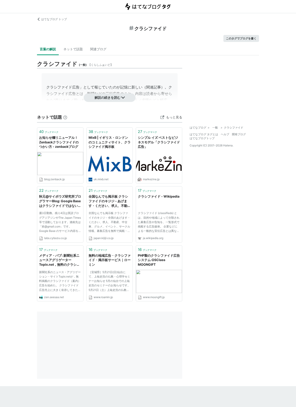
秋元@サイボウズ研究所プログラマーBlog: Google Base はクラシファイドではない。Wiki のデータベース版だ (60, 201)
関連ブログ (98, 49)
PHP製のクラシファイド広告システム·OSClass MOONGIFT (159, 259)
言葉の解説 (48, 49)
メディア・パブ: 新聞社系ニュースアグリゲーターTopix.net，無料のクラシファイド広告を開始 (59, 260)
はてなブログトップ (202, 138)
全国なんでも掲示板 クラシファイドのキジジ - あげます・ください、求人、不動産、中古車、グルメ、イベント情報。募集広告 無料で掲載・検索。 (110, 201)
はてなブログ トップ (54, 19)
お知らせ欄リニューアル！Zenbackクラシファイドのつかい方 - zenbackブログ (59, 142)
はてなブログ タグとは (204, 134)
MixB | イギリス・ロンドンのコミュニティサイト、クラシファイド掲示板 (110, 142)
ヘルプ (225, 134)
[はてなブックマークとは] (65, 117)
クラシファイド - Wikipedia (158, 196)
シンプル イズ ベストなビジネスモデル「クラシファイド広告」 (159, 142)
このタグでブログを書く (241, 38)
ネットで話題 (73, 49)
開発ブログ (239, 134)
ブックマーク (49, 131)
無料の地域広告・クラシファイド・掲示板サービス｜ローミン (110, 259)
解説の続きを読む (107, 97)
